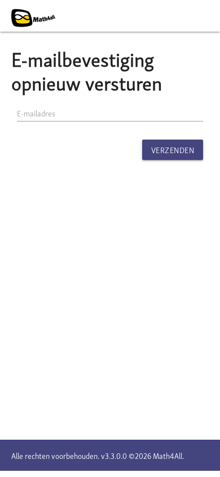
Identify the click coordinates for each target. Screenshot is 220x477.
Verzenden (173, 149)
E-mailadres (36, 112)
